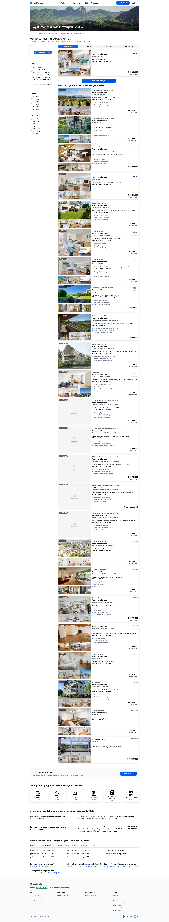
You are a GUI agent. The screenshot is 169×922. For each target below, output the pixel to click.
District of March (65, 33)
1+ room (35, 96)
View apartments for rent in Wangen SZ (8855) (45, 873)
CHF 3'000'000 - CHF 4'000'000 (42, 82)
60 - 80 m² (36, 123)
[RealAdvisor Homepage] (37, 3)
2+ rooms (36, 99)
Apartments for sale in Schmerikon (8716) (42, 857)
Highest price (129, 46)
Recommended (68, 46)
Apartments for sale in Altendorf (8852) (78, 854)
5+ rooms (36, 106)
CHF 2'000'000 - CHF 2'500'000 (42, 77)
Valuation (64, 3)
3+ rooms (36, 101)
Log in (134, 3)
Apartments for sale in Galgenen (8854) (116, 854)
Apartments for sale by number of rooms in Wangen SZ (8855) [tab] (76, 845)
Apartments (38, 798)
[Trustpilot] (84, 887)
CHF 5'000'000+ (37, 87)
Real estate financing (63, 898)
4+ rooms (36, 104)
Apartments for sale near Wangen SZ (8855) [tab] (42, 845)
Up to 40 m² (36, 118)
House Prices (33, 900)
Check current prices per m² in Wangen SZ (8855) (83, 866)
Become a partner (90, 895)
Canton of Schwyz (52, 33)
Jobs (114, 900)
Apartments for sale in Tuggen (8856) (78, 857)
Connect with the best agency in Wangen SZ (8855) (121, 866)
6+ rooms (36, 109)
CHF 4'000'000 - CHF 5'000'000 (42, 84)
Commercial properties (112, 798)
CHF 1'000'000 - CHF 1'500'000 (42, 72)
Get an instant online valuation (40, 866)
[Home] (30, 33)
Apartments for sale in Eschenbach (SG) (78, 850)
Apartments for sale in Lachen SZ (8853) (41, 854)
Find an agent (34, 903)
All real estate (117, 910)
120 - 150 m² (36, 131)
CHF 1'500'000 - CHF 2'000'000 (42, 74)
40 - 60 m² (36, 121)
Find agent (94, 3)
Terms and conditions (119, 903)
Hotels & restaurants (131, 798)
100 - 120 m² (36, 128)
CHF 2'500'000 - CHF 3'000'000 (42, 79)
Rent (80, 3)
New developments (63, 895)
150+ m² (35, 133)
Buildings (94, 798)
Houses (56, 798)
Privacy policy (117, 905)
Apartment (41, 33)
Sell (86, 3)
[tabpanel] (84, 852)
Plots (75, 798)
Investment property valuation (39, 898)
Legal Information (118, 908)
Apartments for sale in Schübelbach (115, 850)
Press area (116, 898)
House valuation (34, 895)
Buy (74, 3)
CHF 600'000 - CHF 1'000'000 (41, 69)
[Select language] (138, 3)
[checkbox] (31, 67)
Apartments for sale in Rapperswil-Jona (41, 850)
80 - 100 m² (36, 126)
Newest (88, 46)
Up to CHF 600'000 (38, 67)
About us (115, 895)
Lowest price (109, 46)
